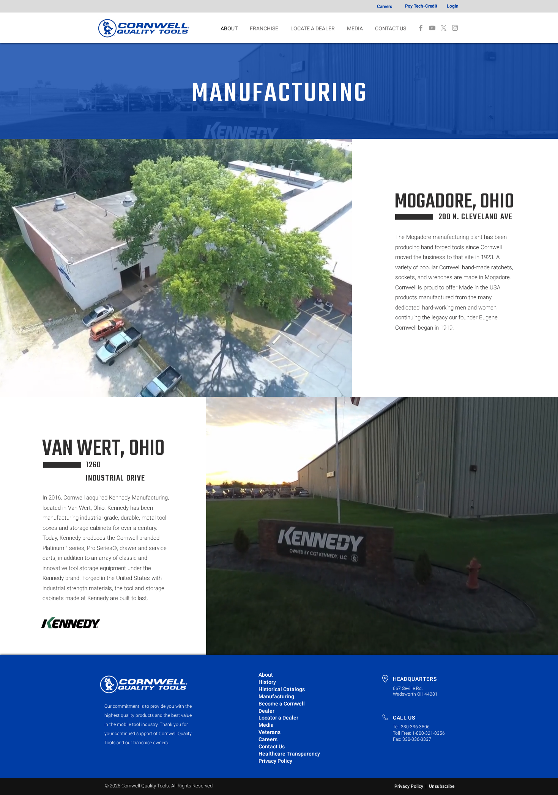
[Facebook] (421, 28)
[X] (444, 28)
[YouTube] (432, 28)
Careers (268, 739)
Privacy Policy (408, 786)
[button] (355, 29)
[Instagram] (455, 28)
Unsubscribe (441, 786)
